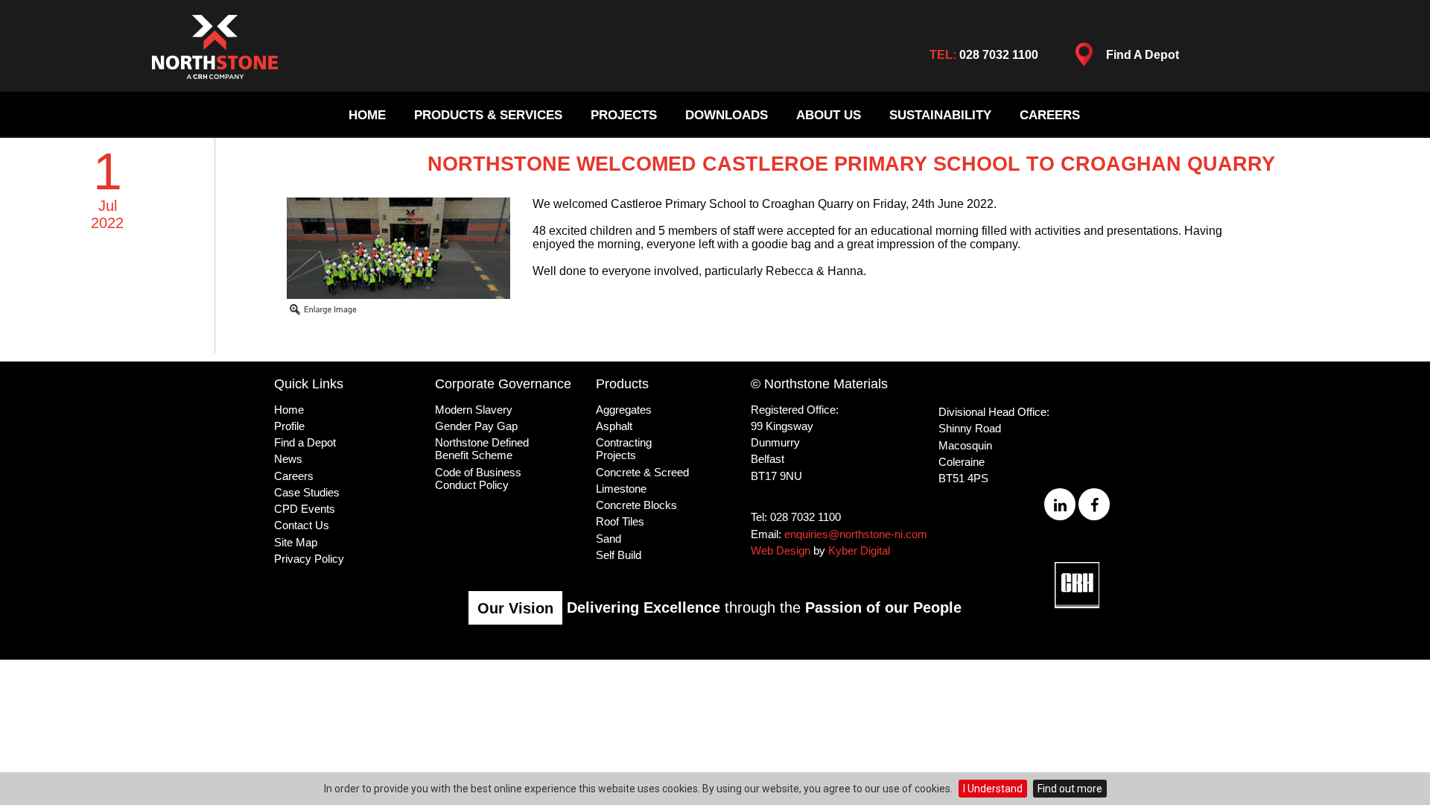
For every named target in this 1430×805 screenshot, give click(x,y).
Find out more (1069, 789)
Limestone (621, 488)
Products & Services (488, 115)
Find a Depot (305, 442)
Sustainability (940, 115)
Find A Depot (1142, 54)
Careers (1050, 115)
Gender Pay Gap (476, 426)
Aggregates (624, 409)
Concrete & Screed (642, 472)
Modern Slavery (473, 409)
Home (367, 115)
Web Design (780, 550)
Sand (608, 538)
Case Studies (307, 492)
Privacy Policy (309, 558)
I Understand (993, 789)
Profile (289, 426)
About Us (828, 115)
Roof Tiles (620, 521)
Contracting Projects (624, 448)
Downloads (726, 115)
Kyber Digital (859, 550)
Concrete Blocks (636, 505)
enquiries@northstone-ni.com (855, 534)
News (288, 458)
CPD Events (304, 508)
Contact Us (301, 525)
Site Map (295, 542)
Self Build (618, 555)
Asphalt (614, 426)
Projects (624, 115)
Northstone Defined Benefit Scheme (482, 448)
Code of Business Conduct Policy (478, 478)
